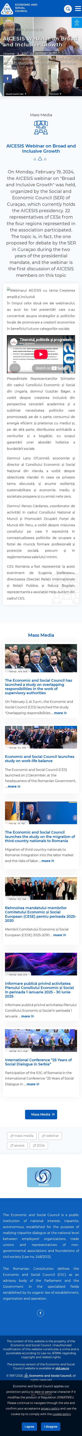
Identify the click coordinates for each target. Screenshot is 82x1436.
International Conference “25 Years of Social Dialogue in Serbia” (38, 1062)
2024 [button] (40, 1145)
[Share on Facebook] (7, 79)
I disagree (50, 1426)
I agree (29, 1426)
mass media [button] (23, 1136)
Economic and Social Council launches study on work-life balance (39, 759)
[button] (77, 23)
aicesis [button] (18, 1145)
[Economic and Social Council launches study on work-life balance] (41, 737)
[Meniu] (78, 9)
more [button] (58, 713)
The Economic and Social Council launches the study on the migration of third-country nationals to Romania (40, 836)
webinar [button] (52, 1136)
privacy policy (50, 1408)
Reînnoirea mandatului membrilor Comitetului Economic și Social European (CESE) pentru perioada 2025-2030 (40, 914)
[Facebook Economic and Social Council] (40, 1313)
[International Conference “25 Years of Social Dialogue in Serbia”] (41, 1040)
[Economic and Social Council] (7, 9)
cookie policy (62, 1414)
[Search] (68, 9)
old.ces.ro (62, 1368)
